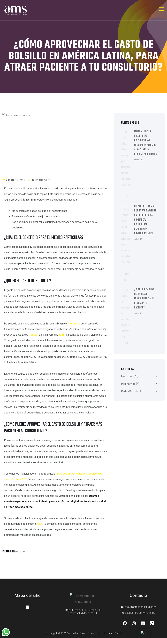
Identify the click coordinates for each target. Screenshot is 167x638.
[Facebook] (125, 623)
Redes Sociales (130, 391)
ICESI (62, 334)
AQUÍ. (40, 523)
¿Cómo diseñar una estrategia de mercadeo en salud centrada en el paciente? (144, 298)
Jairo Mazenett (41, 180)
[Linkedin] (143, 623)
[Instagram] (134, 623)
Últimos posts (130, 122)
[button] (27, 607)
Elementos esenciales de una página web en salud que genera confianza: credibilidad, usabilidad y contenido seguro (145, 220)
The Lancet (74, 323)
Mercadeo (20, 551)
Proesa (34, 334)
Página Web (128, 383)
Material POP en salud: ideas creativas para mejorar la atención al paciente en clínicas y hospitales (145, 143)
